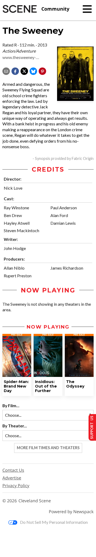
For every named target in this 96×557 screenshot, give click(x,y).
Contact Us (13, 470)
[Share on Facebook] (15, 70)
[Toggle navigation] (87, 9)
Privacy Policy (15, 485)
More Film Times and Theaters (48, 447)
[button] (42, 70)
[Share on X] (24, 70)
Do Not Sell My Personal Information (54, 522)
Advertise (11, 478)
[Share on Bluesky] (33, 70)
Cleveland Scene (34, 501)
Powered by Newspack (71, 512)
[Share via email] (6, 70)
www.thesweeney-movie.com (19, 57)
